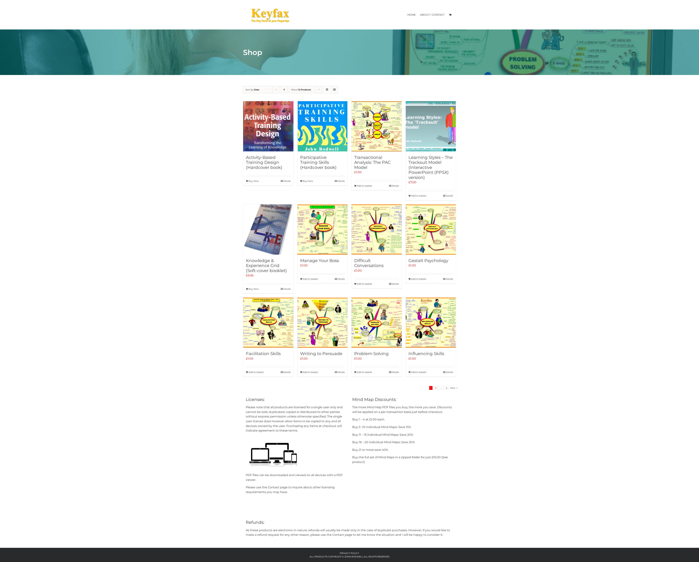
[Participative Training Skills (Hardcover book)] (322, 126)
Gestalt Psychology (428, 260)
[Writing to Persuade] (322, 323)
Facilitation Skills (263, 353)
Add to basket (364, 185)
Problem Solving (371, 353)
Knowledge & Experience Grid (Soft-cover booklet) (266, 265)
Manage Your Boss (319, 260)
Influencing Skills (426, 353)
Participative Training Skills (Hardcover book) (318, 162)
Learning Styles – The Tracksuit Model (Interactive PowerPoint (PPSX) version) (430, 167)
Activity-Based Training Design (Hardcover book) (264, 162)
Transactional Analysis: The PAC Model (372, 162)
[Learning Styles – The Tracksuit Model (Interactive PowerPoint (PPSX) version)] (431, 126)
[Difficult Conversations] (377, 229)
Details (287, 181)
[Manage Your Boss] (322, 229)
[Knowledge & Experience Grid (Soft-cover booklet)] (268, 229)
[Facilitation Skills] (268, 323)
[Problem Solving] (377, 323)
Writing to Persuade (321, 353)
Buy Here (253, 181)
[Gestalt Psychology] (431, 229)
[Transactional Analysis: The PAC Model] (377, 126)
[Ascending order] (284, 89)
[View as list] (334, 89)
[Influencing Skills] (431, 323)
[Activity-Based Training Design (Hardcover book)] (268, 126)
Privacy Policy (349, 553)
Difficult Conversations (369, 263)
